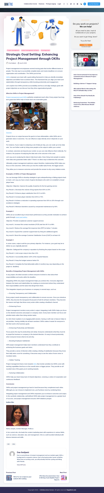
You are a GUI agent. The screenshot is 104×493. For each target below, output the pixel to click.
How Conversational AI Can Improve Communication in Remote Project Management (85, 76)
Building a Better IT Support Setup (85, 83)
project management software (30, 50)
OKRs (13, 444)
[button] (94, 4)
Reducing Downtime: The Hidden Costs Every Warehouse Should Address (84, 104)
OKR (8, 444)
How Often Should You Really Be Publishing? (84, 96)
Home (5, 10)
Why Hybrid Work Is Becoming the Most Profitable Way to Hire (85, 89)
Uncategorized (45, 50)
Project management (13, 50)
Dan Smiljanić (23, 452)
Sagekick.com (71, 490)
